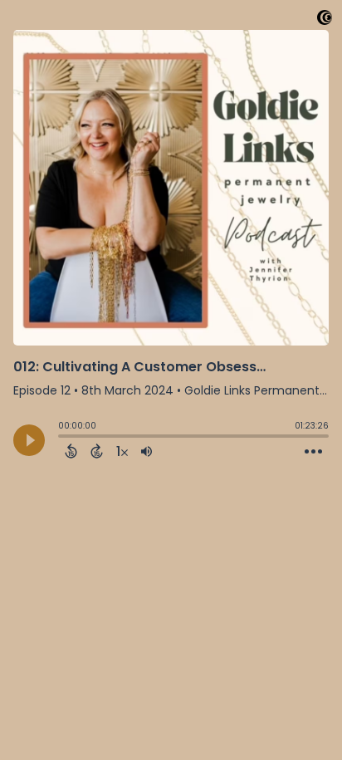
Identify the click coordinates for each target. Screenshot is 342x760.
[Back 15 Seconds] (71, 451)
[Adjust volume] (146, 451)
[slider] (62, 437)
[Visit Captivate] (324, 20)
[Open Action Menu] (313, 452)
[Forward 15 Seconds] (97, 451)
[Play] (29, 440)
